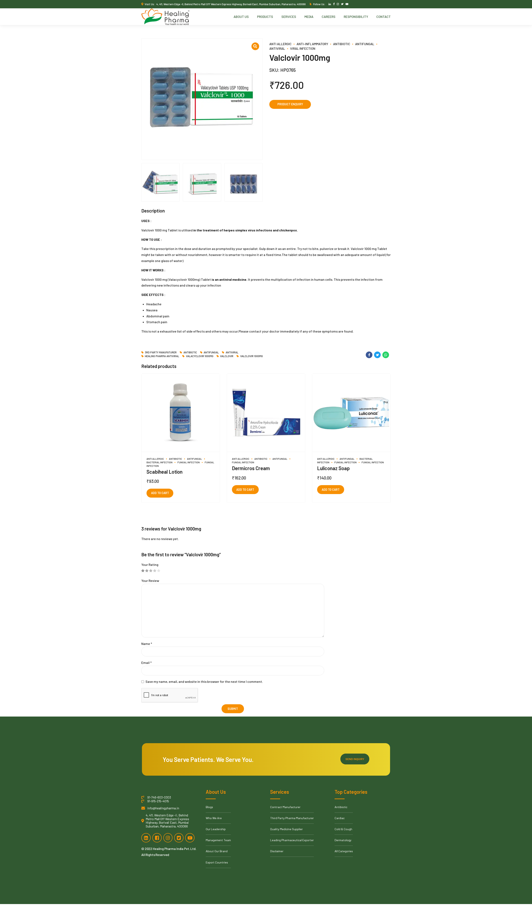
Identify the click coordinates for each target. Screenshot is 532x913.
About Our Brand (217, 851)
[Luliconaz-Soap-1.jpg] (351, 413)
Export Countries (217, 862)
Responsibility (356, 17)
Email (146, 663)
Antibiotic (341, 44)
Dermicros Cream (251, 468)
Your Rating (149, 564)
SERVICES (288, 17)
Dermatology (343, 840)
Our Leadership (216, 829)
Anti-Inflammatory (312, 44)
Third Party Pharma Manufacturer (292, 818)
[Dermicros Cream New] (266, 413)
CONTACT (383, 17)
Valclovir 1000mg (251, 356)
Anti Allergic (280, 44)
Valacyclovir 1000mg (199, 356)
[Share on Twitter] (377, 355)
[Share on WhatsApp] (385, 355)
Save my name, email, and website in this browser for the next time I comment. (204, 681)
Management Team (218, 840)
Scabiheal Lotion (164, 472)
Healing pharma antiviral (162, 356)
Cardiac (340, 818)
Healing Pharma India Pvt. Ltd (174, 849)
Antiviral (232, 352)
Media (308, 17)
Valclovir (226, 356)
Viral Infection (302, 48)
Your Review (150, 581)
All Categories (344, 851)
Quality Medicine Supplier (286, 829)
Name (146, 644)
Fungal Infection (188, 462)
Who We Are (214, 818)
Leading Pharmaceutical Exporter (292, 840)
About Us (241, 17)
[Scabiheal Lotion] (181, 413)
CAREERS (328, 17)
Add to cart (160, 493)
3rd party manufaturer (161, 352)
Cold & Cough (343, 829)
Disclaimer (276, 851)
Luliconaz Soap (333, 468)
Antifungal (364, 44)
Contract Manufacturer (285, 807)
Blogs (209, 807)
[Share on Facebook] (369, 355)
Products (265, 17)
